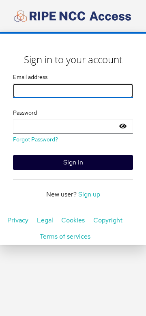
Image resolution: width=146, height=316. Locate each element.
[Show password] (123, 126)
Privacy (17, 220)
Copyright (107, 220)
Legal (45, 220)
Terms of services (65, 236)
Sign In (73, 162)
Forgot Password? (35, 139)
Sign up (89, 194)
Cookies (73, 220)
